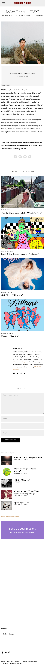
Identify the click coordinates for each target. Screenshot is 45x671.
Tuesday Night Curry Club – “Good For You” (21, 212)
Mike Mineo (9, 15)
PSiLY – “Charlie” (22, 480)
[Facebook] (15, 156)
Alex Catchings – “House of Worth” (26, 469)
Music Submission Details (10, 516)
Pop (34, 15)
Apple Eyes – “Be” (22, 502)
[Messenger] (20, 156)
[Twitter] (25, 156)
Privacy (18, 661)
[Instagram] (21, 373)
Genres (5, 663)
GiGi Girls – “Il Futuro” (12, 295)
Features (10, 661)
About (3, 661)
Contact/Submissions (30, 661)
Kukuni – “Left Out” (10, 336)
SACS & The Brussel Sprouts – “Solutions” (20, 254)
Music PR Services (16, 663)
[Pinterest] (29, 156)
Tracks (40, 15)
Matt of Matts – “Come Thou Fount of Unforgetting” (26, 492)
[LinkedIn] (24, 373)
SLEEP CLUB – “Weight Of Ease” (28, 457)
